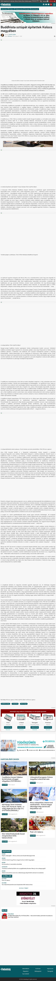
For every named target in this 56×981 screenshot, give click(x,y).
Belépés (45, 1)
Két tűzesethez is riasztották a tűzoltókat (12, 864)
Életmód (10, 36)
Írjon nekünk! (25, 973)
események (35, 9)
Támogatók (50, 971)
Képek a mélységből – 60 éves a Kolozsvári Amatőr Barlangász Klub (18, 855)
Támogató (35, 722)
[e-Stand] (51, 4)
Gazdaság (4, 866)
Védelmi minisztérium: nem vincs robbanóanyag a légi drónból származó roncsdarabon (23, 872)
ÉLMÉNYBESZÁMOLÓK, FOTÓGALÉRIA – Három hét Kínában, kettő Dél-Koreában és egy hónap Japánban (30, 916)
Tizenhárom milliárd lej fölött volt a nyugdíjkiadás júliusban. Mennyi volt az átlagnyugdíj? (24, 868)
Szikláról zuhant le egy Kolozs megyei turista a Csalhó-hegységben (18, 860)
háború (12, 9)
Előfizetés (51, 1)
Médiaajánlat (38, 971)
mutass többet (23, 888)
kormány (4, 9)
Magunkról (25, 971)
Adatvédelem (25, 968)
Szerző (6, 34)
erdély (27, 9)
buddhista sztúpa (5, 703)
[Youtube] (48, 4)
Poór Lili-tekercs (36, 832)
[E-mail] (46, 4)
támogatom (34, 727)
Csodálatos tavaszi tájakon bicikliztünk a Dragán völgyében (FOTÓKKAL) (12, 779)
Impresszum (50, 968)
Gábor (14, 34)
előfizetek (8, 727)
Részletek (8, 729)
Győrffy (11, 34)
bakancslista (20, 9)
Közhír (3, 854)
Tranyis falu (15, 703)
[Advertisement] (28, 266)
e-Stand (21, 722)
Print (8, 722)
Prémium (48, 722)
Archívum (37, 968)
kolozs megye (24, 703)
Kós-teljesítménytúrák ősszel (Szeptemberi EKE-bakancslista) (13, 836)
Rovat (6, 36)
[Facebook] (43, 4)
